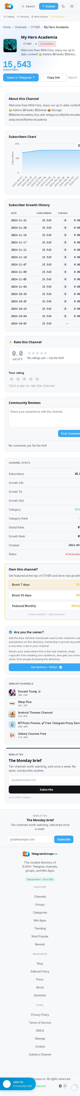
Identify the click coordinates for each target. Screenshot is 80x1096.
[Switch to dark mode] (63, 6)
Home (7, 27)
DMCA (40, 1030)
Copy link (53, 77)
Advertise (40, 995)
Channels (21, 27)
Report (72, 77)
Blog (40, 963)
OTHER (35, 27)
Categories (40, 912)
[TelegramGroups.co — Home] (9, 6)
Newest (40, 944)
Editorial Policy (40, 971)
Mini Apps (40, 920)
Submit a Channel (40, 1054)
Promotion (59, 16)
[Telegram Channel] (60, 1086)
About (40, 987)
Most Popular (41, 16)
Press (39, 979)
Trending (24, 16)
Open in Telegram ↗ (21, 77)
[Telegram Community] (65, 1086)
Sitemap (40, 1038)
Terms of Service (40, 1022)
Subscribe (63, 839)
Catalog (10, 16)
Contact (40, 1046)
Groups (40, 904)
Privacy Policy (40, 1014)
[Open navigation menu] (71, 6)
